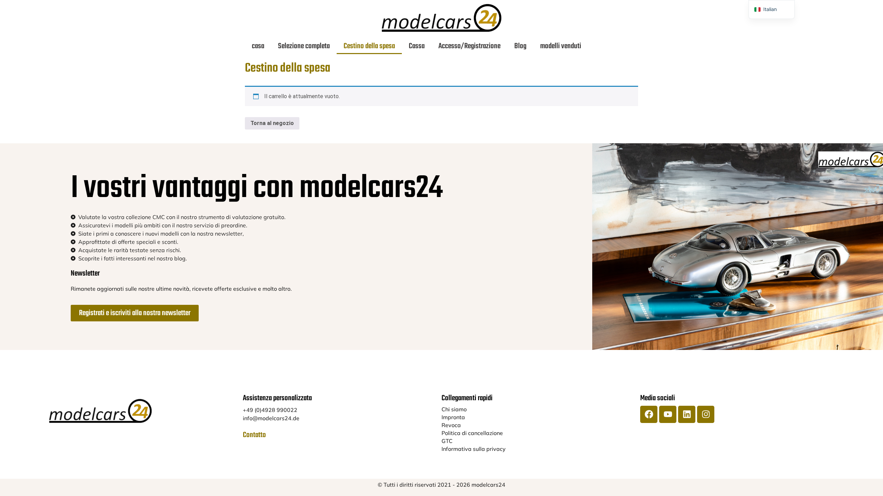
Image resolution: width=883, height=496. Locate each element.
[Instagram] (705, 414)
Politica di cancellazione (472, 433)
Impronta (453, 417)
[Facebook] (648, 414)
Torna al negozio (272, 123)
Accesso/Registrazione (469, 46)
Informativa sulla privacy (474, 448)
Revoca (451, 425)
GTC (447, 440)
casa (258, 46)
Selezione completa (304, 46)
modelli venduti (560, 46)
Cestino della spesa (369, 46)
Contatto (254, 435)
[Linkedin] (686, 414)
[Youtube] (667, 414)
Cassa (417, 46)
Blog (520, 46)
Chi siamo (454, 409)
